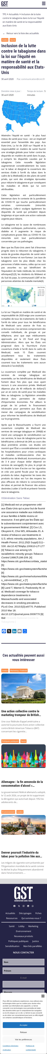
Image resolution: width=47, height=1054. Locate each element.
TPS (4, 14)
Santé (12, 40)
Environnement (8, 812)
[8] (42, 431)
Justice (5, 40)
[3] (15, 274)
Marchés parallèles (32, 946)
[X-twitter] (19, 906)
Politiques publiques (10, 741)
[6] (22, 366)
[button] (43, 996)
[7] (44, 389)
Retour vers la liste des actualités (21, 33)
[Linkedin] (28, 906)
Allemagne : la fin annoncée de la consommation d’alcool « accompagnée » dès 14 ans (22, 784)
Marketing (33, 926)
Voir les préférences (23, 1039)
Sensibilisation (12, 946)
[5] (19, 366)
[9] (22, 465)
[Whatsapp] (33, 906)
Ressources (11, 918)
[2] (12, 274)
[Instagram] (23, 906)
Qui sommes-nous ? (31, 918)
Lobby (21, 926)
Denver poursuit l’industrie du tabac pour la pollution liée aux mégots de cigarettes (20, 854)
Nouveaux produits (23, 936)
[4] (42, 281)
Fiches (38, 913)
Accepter (23, 1025)
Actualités (14, 14)
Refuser (23, 1032)
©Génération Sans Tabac (15, 498)
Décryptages (25, 913)
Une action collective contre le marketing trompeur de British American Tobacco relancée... (20, 713)
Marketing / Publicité (18, 670)
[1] (22, 176)
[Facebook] (14, 906)
